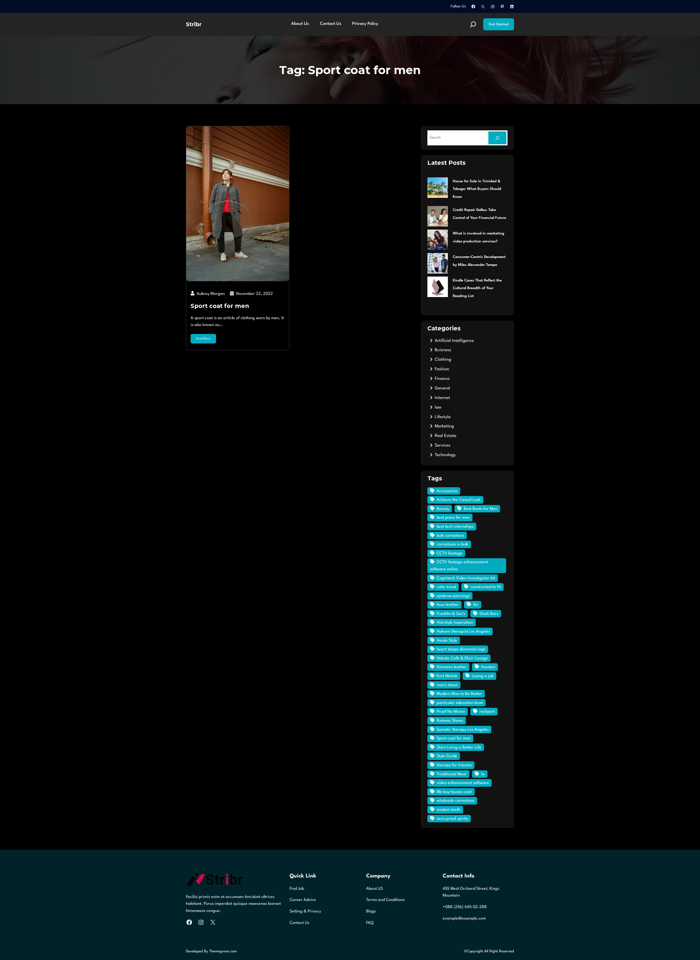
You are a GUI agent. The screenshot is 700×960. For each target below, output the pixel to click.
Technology (445, 455)
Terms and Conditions (385, 900)
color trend (446, 587)
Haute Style (447, 641)
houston (488, 667)
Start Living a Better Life (459, 747)
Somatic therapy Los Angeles (463, 730)
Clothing (443, 359)
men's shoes (447, 685)
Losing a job (483, 676)
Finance (442, 379)
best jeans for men (453, 518)
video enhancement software (463, 783)
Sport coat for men (220, 306)
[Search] (497, 137)
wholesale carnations (455, 801)
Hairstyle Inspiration (455, 623)
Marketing (444, 426)
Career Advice (303, 900)
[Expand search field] (473, 24)
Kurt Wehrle (447, 676)
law (438, 407)
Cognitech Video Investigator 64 (466, 578)
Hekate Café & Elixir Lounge (462, 658)
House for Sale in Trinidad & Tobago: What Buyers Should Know (477, 189)
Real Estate (445, 436)
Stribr (194, 24)
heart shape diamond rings (461, 649)
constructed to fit (486, 587)
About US (374, 889)
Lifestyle (443, 417)
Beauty (443, 509)
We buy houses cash (454, 792)
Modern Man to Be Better (459, 694)
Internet (442, 398)
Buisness (443, 350)
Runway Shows (450, 721)
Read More (203, 338)
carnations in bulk (452, 544)
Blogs (371, 911)
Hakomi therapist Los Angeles (463, 632)
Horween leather (452, 667)
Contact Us (299, 923)
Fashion (442, 369)
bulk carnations (450, 536)
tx (483, 774)
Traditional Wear (452, 774)
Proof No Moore (451, 712)
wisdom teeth (448, 810)
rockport (487, 712)
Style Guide (447, 756)
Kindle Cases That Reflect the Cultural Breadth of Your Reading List (477, 288)
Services (442, 445)
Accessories (447, 491)
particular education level (460, 703)
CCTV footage (449, 553)
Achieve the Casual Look (459, 500)
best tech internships (455, 527)
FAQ (370, 923)
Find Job (297, 889)
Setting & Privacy (305, 911)
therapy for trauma (454, 765)
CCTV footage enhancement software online (459, 565)
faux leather (448, 605)
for (476, 605)
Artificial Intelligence (454, 341)
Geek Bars (489, 614)
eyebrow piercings (453, 596)
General (442, 388)
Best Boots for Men (480, 509)
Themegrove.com (223, 951)
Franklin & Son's (451, 614)
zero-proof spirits (452, 819)
